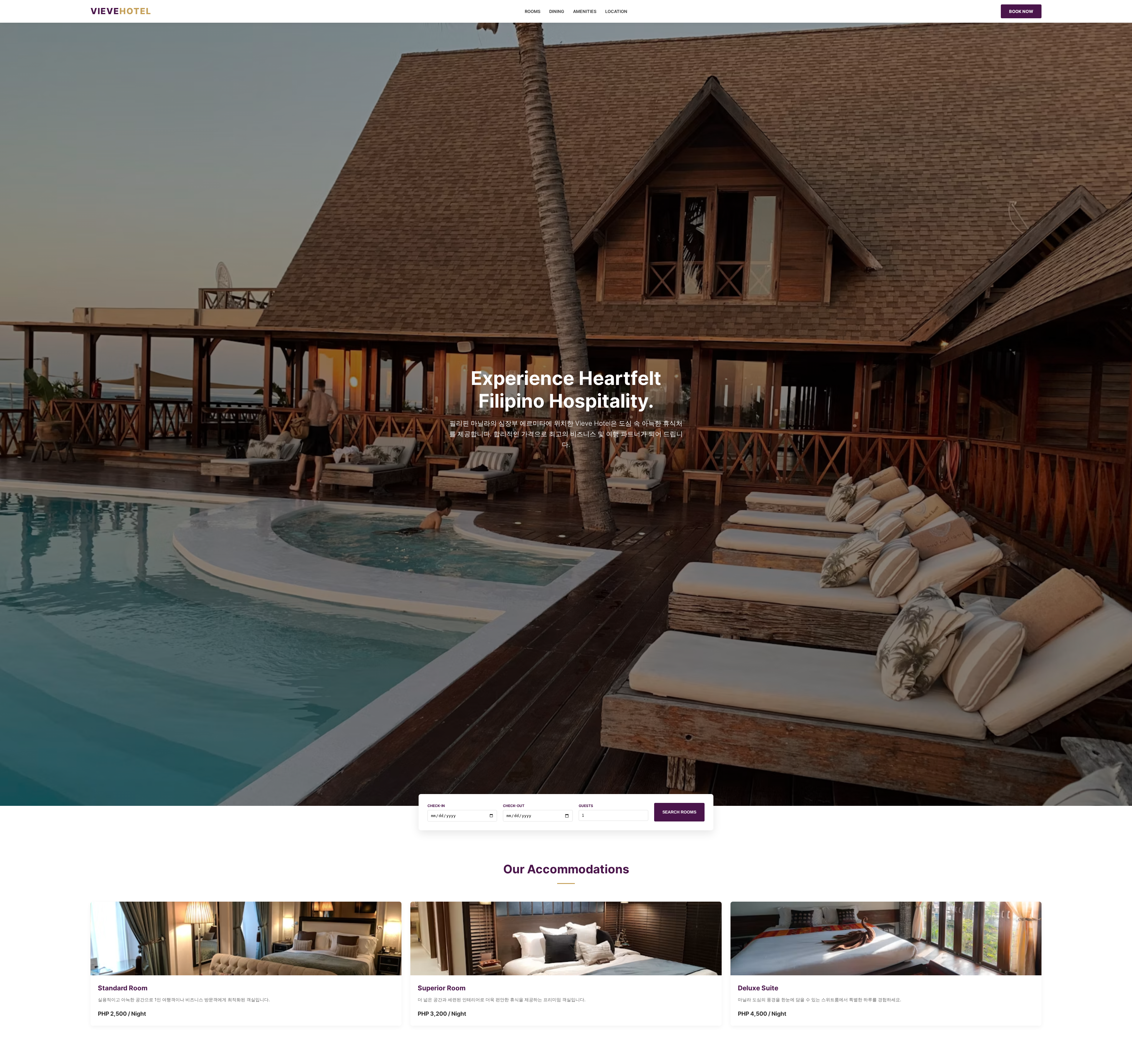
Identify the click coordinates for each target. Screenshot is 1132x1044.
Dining (556, 11)
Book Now (1021, 11)
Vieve (121, 11)
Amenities (584, 11)
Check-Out (513, 805)
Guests (586, 805)
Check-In (436, 805)
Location (616, 11)
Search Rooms (679, 812)
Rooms (532, 11)
